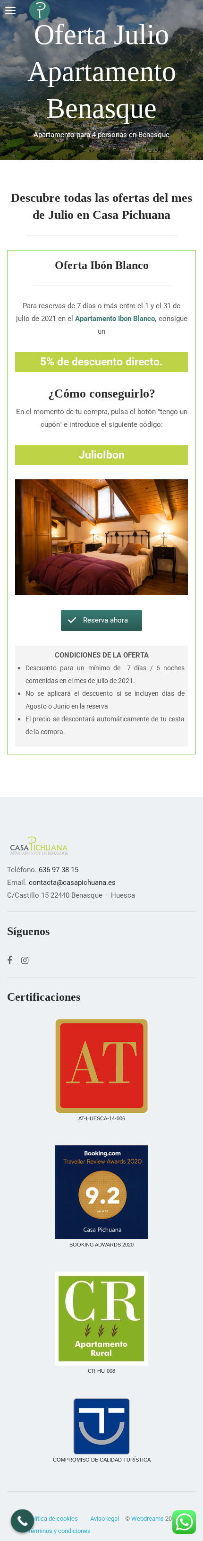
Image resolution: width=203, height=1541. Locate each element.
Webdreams (147, 1518)
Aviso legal (104, 1518)
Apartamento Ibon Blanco (115, 318)
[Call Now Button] (22, 1521)
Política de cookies (52, 1518)
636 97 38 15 (58, 870)
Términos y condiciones (59, 1530)
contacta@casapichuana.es (72, 882)
